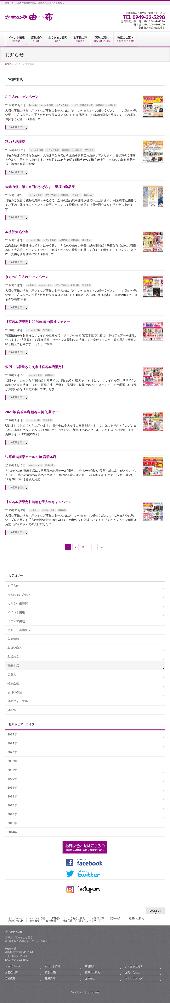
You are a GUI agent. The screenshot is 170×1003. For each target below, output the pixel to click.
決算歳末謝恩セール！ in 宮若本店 (30, 457)
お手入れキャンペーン (21, 96)
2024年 (12, 743)
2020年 (12, 778)
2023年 (12, 752)
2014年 (12, 832)
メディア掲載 (62, 105)
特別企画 (89, 150)
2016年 (12, 814)
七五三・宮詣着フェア (82, 105)
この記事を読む (16, 127)
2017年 (12, 805)
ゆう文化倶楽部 (17, 603)
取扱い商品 (14, 647)
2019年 (12, 787)
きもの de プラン (18, 594)
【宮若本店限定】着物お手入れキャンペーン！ (40, 502)
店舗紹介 (56, 918)
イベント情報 (46, 105)
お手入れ (33, 105)
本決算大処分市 (16, 232)
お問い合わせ (15, 921)
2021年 (12, 769)
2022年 (12, 761)
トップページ (15, 918)
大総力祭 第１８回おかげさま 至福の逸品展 (40, 187)
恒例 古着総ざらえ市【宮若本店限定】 (35, 367)
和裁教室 (13, 656)
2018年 (12, 796)
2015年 (12, 823)
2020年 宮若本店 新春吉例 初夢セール (33, 412)
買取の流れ (116, 918)
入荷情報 (63, 240)
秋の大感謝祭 (15, 141)
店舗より (112, 105)
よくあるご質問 (76, 918)
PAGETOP (155, 910)
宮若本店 (100, 105)
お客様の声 (97, 918)
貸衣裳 (11, 710)
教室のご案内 (136, 918)
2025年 (12, 734)
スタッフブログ (87, 921)
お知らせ (67, 921)
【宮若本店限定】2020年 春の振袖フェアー (37, 322)
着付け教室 (14, 692)
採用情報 (51, 921)
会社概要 (35, 921)
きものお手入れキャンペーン (26, 277)
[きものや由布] (29, 16)
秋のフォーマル (17, 701)
